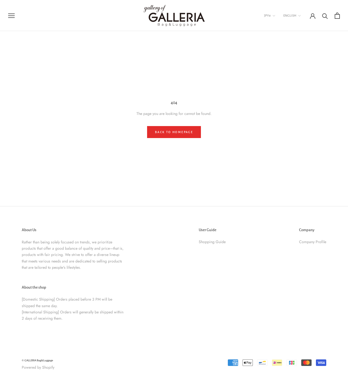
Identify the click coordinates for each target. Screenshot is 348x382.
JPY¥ (267, 15)
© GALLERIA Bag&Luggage (37, 360)
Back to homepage (174, 132)
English (289, 15)
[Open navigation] (11, 15)
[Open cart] (337, 16)
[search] (325, 16)
